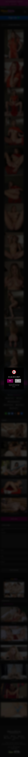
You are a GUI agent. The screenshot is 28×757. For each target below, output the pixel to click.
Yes (10, 380)
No (18, 380)
